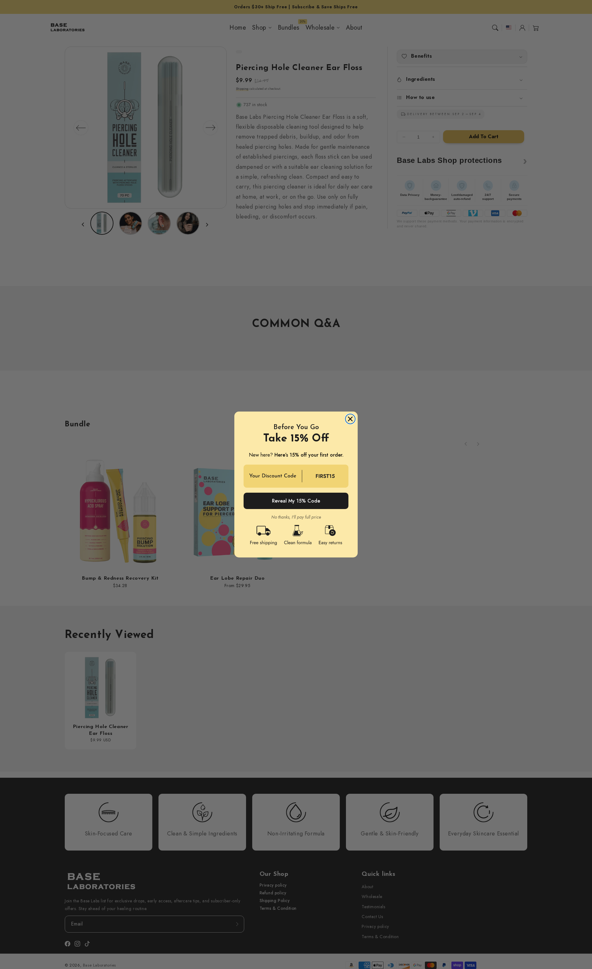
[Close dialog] (350, 419)
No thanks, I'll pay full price (296, 517)
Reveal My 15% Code (296, 500)
